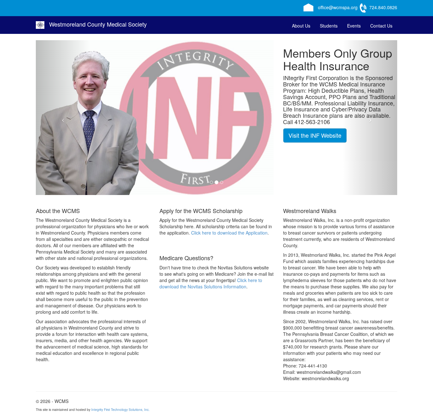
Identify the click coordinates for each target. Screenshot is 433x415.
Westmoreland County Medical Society (98, 24)
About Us (301, 25)
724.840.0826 (383, 7)
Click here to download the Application (229, 233)
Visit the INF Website (309, 135)
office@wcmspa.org (338, 7)
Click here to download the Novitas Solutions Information (210, 283)
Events (354, 25)
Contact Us (381, 25)
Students (329, 25)
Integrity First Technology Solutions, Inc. (120, 409)
